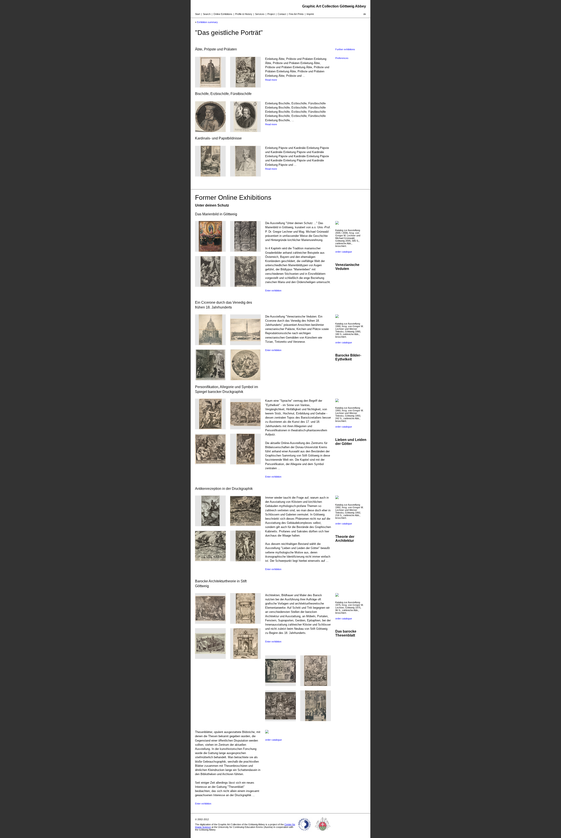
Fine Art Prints (296, 14)
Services (260, 14)
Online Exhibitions (222, 14)
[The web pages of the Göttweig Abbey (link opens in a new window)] (323, 832)
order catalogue (343, 251)
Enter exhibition (273, 290)
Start (197, 14)
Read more (271, 79)
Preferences (341, 58)
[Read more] (210, 86)
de (364, 14)
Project (271, 14)
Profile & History (243, 14)
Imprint (310, 14)
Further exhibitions (345, 49)
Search (207, 14)
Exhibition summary (207, 22)
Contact (282, 14)
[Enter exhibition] (210, 250)
